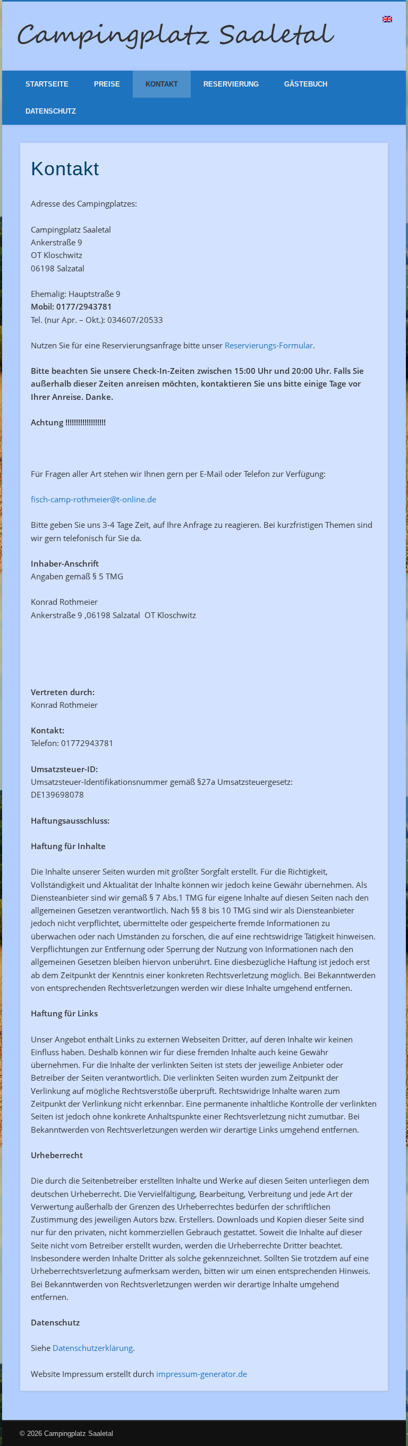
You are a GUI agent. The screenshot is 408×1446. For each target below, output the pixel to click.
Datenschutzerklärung (93, 1347)
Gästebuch (305, 84)
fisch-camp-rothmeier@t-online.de (93, 499)
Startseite (47, 84)
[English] (387, 19)
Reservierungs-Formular (269, 345)
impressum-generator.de (201, 1373)
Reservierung (231, 84)
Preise (107, 84)
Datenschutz (51, 111)
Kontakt (162, 84)
